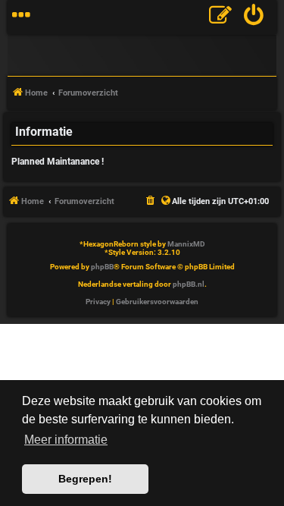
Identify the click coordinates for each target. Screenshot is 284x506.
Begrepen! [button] (85, 479)
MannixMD (186, 244)
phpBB (102, 266)
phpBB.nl (188, 284)
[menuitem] (254, 17)
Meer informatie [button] (66, 439)
